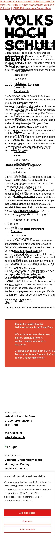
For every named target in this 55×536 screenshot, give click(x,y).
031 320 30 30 (14, 433)
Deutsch (19, 99)
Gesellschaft (21, 159)
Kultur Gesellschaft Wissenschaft (30, 148)
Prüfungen (20, 103)
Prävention (20, 127)
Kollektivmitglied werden (28, 255)
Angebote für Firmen (26, 219)
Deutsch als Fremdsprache (26, 95)
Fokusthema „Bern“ (19, 280)
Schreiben (20, 179)
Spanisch (19, 87)
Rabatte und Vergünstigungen (28, 276)
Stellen (15, 263)
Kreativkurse (18, 172)
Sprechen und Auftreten (27, 188)
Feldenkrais (21, 135)
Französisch (21, 74)
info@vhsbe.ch (15, 437)
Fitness (18, 119)
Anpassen (27, 521)
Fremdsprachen (20, 67)
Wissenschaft (22, 163)
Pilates (18, 131)
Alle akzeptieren (27, 513)
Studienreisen (22, 168)
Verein (17, 243)
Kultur (17, 155)
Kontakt (15, 227)
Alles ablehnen (27, 529)
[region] (27, 503)
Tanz (16, 114)
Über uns (13, 223)
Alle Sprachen (22, 70)
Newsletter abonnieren (24, 268)
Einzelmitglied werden (26, 251)
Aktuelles (13, 284)
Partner (18, 259)
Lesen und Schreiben (26, 211)
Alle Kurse (20, 110)
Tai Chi (18, 143)
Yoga (16, 139)
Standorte (16, 231)
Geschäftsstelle (23, 239)
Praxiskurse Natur (24, 196)
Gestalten (19, 183)
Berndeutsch (21, 91)
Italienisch (20, 79)
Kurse (11, 63)
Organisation (18, 235)
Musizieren (20, 192)
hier (35, 307)
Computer (19, 215)
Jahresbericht (22, 247)
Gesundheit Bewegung (24, 107)
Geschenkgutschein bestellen (28, 272)
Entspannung (21, 123)
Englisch (19, 83)
